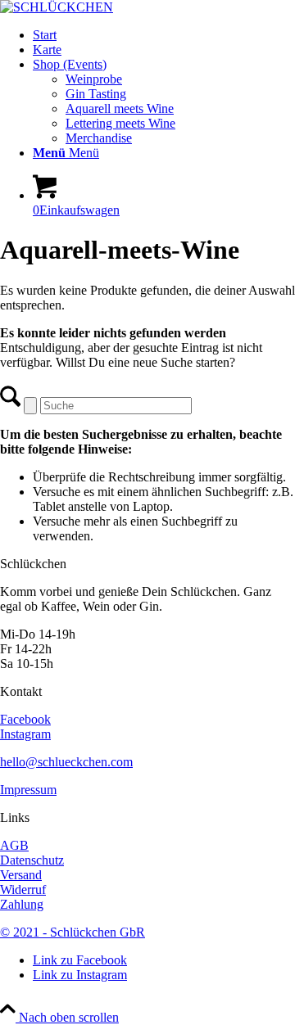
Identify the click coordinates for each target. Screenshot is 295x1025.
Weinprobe (94, 79)
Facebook (25, 719)
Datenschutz (32, 860)
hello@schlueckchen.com (66, 762)
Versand (21, 875)
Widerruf (23, 889)
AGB (14, 845)
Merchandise (99, 138)
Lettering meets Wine (120, 123)
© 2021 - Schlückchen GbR (72, 932)
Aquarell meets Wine (120, 108)
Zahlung (21, 904)
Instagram (25, 734)
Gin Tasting (96, 94)
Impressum (28, 790)
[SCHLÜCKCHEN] (56, 7)
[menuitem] (164, 35)
